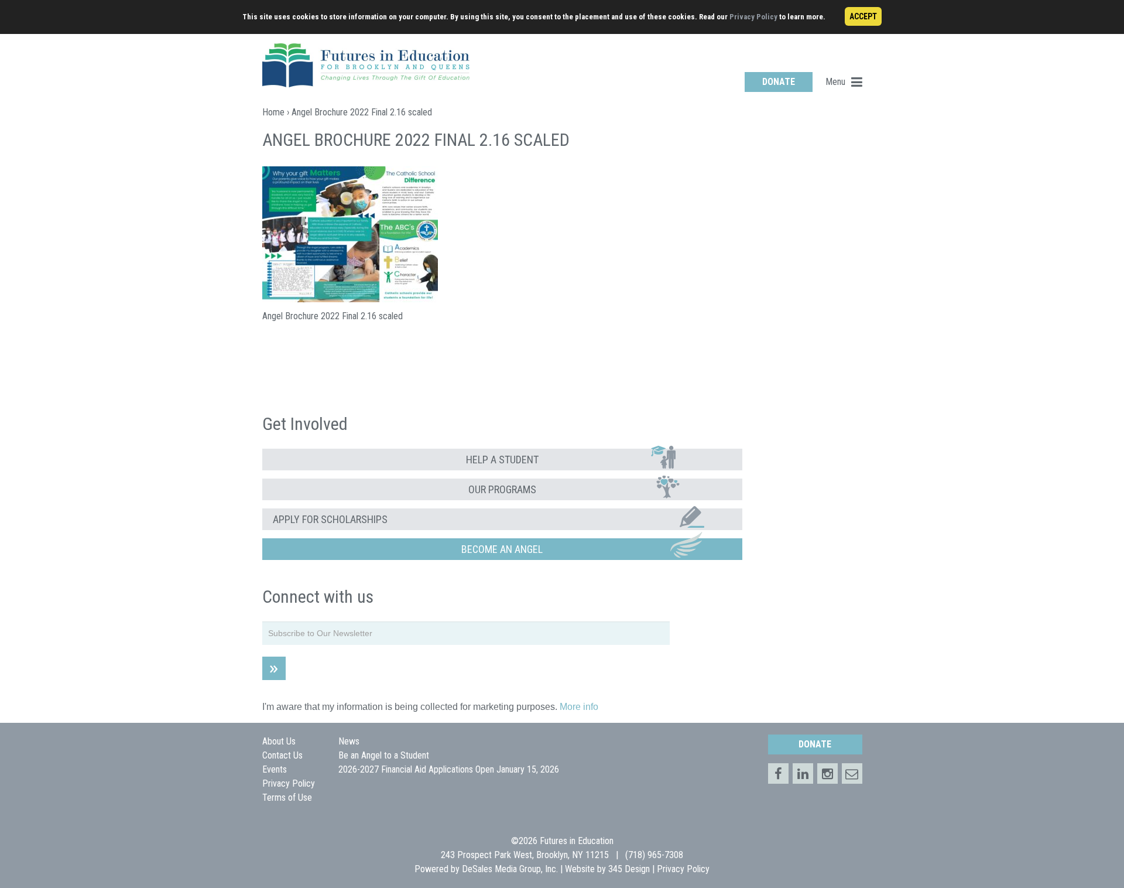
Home (273, 112)
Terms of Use (287, 797)
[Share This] (803, 773)
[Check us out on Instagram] (827, 773)
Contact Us (282, 755)
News (348, 741)
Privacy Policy (753, 16)
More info (579, 707)
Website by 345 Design (607, 869)
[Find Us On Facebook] (778, 773)
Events (274, 769)
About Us (279, 741)
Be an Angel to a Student (383, 755)
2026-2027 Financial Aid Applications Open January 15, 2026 (448, 769)
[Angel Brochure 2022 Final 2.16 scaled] (350, 299)
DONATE (778, 81)
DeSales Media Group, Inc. (510, 869)
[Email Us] (852, 773)
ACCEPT (863, 16)
